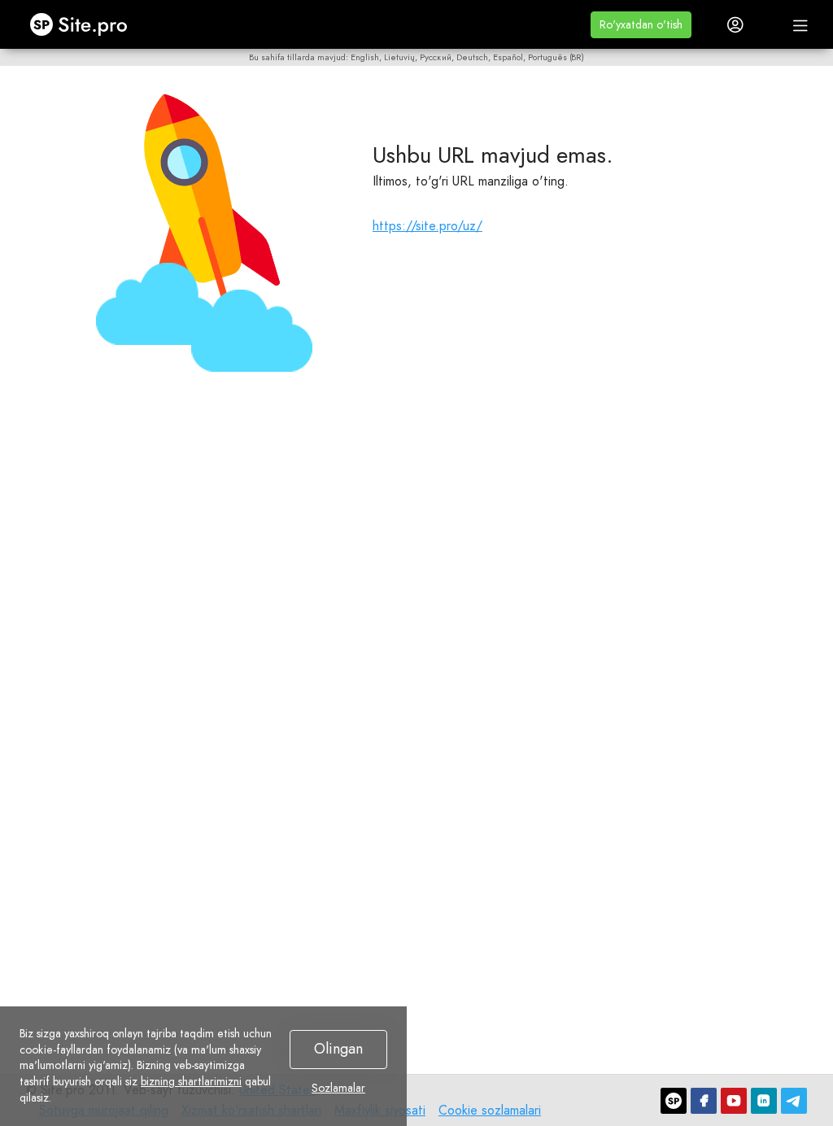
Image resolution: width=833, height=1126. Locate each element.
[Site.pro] (674, 1101)
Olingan (338, 1048)
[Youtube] (734, 1101)
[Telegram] (794, 1101)
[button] (641, 24)
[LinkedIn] (764, 1101)
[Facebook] (704, 1101)
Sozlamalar (338, 1088)
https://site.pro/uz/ (427, 225)
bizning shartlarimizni (191, 1081)
